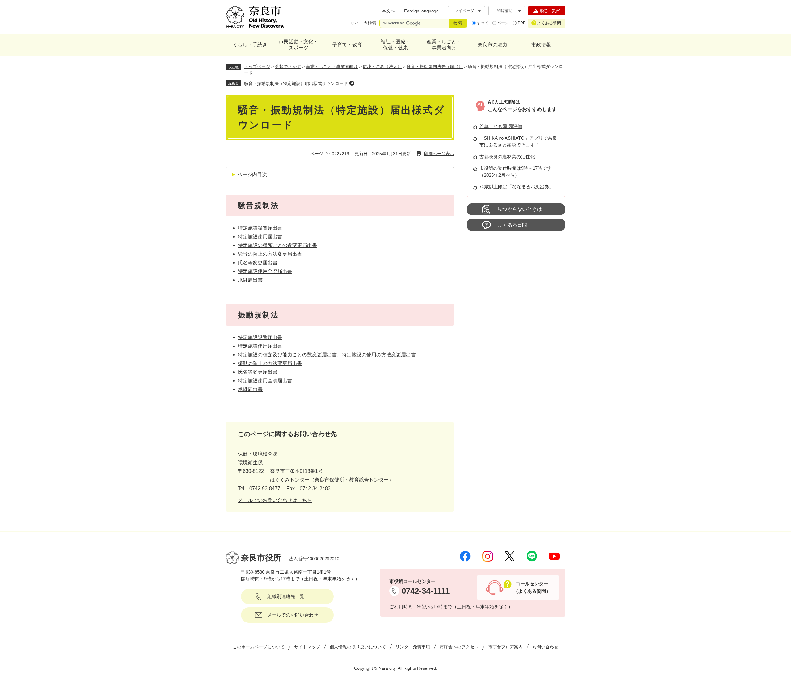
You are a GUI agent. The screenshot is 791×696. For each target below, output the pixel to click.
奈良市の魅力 (492, 44)
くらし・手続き (250, 44)
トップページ (257, 66)
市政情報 (541, 44)
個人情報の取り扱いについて (358, 646)
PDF (521, 23)
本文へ (388, 10)
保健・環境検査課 (257, 453)
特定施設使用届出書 (260, 236)
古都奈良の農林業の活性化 (507, 156)
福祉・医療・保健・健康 (395, 44)
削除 (351, 83)
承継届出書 (250, 279)
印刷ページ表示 (439, 153)
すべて (482, 23)
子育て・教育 (347, 44)
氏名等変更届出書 (257, 262)
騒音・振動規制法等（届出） (435, 66)
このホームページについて (259, 646)
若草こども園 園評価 (500, 126)
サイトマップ (307, 646)
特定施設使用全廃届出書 (265, 271)
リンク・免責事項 (413, 646)
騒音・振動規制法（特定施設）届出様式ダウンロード (296, 83)
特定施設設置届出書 (260, 228)
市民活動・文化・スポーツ (298, 44)
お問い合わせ (545, 646)
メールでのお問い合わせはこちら (275, 500)
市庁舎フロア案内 (505, 646)
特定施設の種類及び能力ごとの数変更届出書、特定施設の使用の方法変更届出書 (327, 354)
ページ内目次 (252, 174)
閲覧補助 (505, 10)
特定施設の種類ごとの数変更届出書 (277, 245)
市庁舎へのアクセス (459, 646)
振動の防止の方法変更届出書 (270, 363)
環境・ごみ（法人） (382, 66)
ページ (503, 23)
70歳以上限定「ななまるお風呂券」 (516, 186)
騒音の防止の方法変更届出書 (270, 254)
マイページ (464, 10)
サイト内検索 (363, 23)
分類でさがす (288, 66)
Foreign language (421, 10)
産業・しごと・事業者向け (444, 44)
